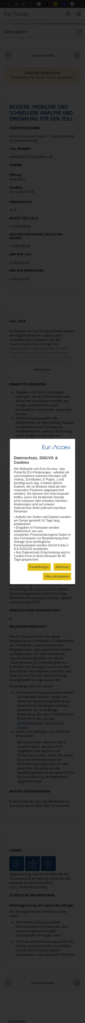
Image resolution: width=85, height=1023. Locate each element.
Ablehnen (62, 567)
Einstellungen (39, 567)
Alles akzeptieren (57, 576)
